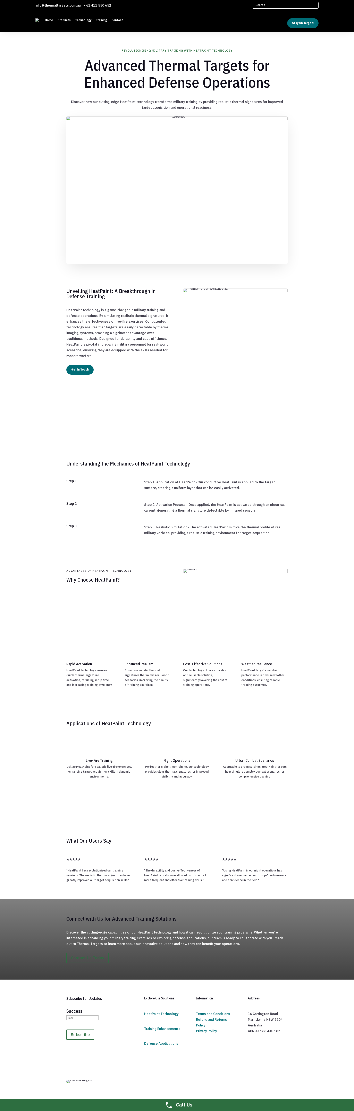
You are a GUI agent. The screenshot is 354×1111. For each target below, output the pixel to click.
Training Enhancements (162, 1029)
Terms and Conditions (213, 1014)
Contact (117, 20)
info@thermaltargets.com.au (58, 5)
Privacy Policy (206, 1031)
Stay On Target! (303, 23)
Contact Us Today (87, 958)
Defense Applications (161, 1043)
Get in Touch (80, 369)
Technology (83, 20)
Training (101, 20)
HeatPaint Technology (161, 1014)
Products (64, 20)
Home (49, 20)
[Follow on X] (244, 5)
